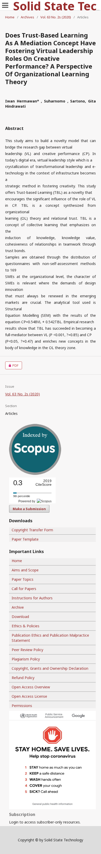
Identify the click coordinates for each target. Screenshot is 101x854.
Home (10, 17)
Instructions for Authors (32, 597)
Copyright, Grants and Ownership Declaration (50, 668)
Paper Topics (22, 579)
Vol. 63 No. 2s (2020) (55, 17)
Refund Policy (23, 677)
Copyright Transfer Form (32, 529)
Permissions (22, 705)
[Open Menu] (5, 5)
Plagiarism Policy (26, 659)
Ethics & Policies (25, 625)
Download (20, 616)
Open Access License (29, 696)
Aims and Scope (25, 570)
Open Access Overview (31, 686)
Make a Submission (29, 508)
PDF (11, 365)
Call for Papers (24, 588)
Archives (27, 17)
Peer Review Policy (27, 649)
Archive (18, 607)
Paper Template (25, 539)
